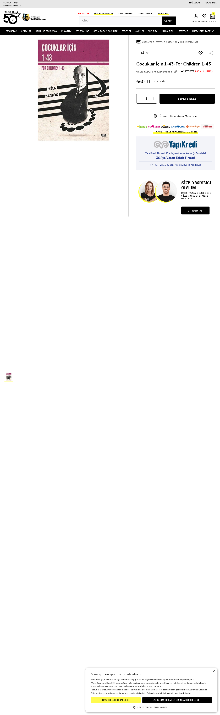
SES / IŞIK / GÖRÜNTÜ (106, 31)
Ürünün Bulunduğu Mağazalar (179, 116)
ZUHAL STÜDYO (145, 13)
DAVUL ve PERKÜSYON (46, 31)
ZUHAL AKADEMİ (126, 13)
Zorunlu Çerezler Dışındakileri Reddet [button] (177, 700)
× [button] (213, 671)
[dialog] (151, 690)
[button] (8, 376)
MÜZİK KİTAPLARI (189, 42)
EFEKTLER (126, 31)
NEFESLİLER (167, 31)
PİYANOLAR (11, 31)
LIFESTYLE (183, 31)
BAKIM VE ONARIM (12, 5)
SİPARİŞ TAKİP (10, 3)
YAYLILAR (153, 31)
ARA (170, 20)
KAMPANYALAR (103, 13)
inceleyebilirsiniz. (183, 693)
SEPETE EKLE (187, 98)
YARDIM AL (195, 210)
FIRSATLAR (83, 13)
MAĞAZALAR (194, 3)
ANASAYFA (147, 42)
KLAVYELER (66, 31)
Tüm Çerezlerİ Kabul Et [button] (116, 700)
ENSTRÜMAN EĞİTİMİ (203, 31)
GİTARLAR (26, 31)
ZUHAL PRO (163, 13)
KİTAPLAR (172, 42)
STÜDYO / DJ (82, 31)
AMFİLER (139, 31)
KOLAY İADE (211, 3)
